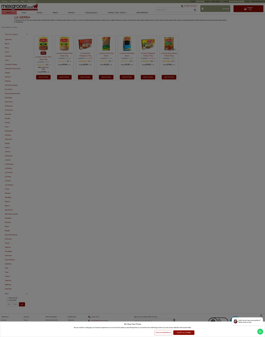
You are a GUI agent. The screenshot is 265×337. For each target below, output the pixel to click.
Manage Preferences (163, 333)
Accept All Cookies (184, 333)
